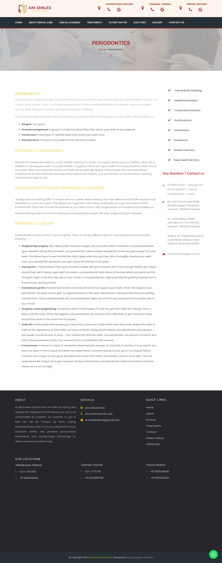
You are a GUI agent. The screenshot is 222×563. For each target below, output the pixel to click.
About (150, 413)
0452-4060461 (27, 471)
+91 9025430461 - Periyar (181, 194)
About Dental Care (41, 22)
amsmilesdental (94, 407)
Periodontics (181, 140)
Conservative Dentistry (187, 110)
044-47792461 (93, 471)
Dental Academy (69, 22)
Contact (151, 432)
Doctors (140, 22)
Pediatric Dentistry (184, 150)
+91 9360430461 (28, 478)
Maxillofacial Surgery (186, 100)
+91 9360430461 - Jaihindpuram (185, 185)
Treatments (94, 22)
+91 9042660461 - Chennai (182, 189)
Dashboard (153, 444)
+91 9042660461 (94, 477)
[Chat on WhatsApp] (213, 554)
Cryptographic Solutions (140, 557)
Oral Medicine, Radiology (188, 90)
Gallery (157, 22)
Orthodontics (181, 130)
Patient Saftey (118, 22)
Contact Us (176, 22)
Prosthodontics (183, 120)
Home (18, 22)
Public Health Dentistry (186, 160)
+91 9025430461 (159, 471)
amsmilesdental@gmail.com (183, 254)
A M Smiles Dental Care (99, 413)
